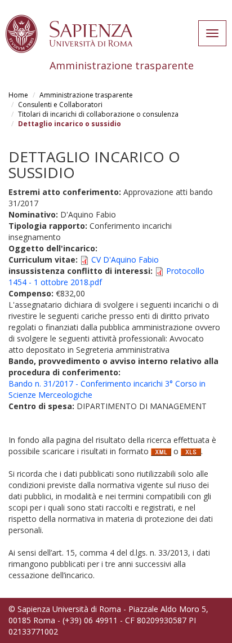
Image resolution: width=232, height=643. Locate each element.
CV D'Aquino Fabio (125, 259)
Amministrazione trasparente (86, 95)
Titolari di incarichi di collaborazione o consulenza (98, 114)
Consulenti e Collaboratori (60, 104)
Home (18, 95)
